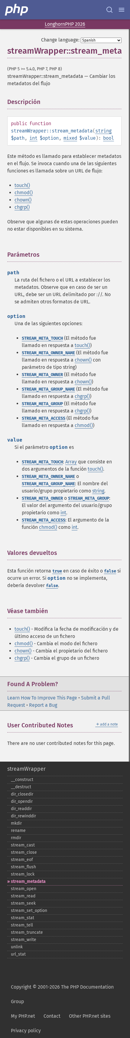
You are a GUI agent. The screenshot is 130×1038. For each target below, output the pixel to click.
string (103, 131)
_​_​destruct (21, 786)
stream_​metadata (28, 881)
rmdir (16, 837)
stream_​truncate (27, 932)
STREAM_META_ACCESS (43, 418)
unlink (17, 947)
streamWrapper (26, 769)
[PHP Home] (17, 9)
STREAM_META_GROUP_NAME (48, 389)
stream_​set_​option (29, 910)
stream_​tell (22, 925)
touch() (22, 185)
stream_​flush (23, 866)
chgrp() (22, 207)
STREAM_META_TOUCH (42, 338)
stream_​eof (22, 859)
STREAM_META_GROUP (42, 403)
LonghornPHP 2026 (65, 24)
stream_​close (24, 852)
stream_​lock (22, 874)
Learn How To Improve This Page (42, 698)
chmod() (24, 192)
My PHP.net (23, 1016)
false (110, 571)
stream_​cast (23, 845)
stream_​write (23, 939)
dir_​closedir (22, 794)
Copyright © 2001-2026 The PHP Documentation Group (62, 994)
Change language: (60, 40)
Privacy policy (26, 1030)
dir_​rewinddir (23, 816)
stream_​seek (23, 903)
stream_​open (23, 888)
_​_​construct (22, 779)
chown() (23, 200)
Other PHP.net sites (89, 1016)
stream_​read (23, 896)
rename (18, 830)
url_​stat (18, 954)
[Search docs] (109, 10)
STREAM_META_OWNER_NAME (48, 352)
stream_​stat (22, 917)
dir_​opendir (22, 801)
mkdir (16, 823)
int (33, 138)
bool (108, 138)
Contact (52, 1016)
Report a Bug (43, 705)
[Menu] (121, 10)
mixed (70, 138)
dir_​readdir (21, 808)
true (57, 571)
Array (71, 462)
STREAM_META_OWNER (42, 374)
